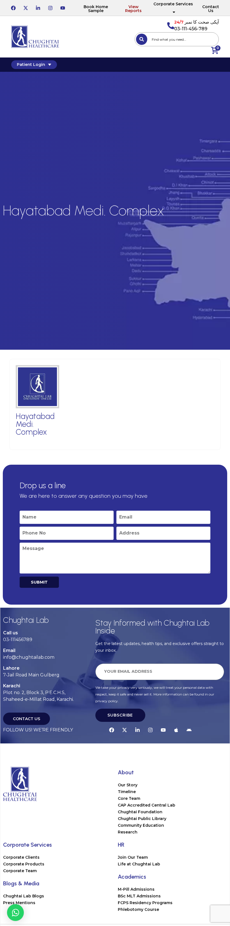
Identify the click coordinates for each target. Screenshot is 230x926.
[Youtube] (62, 8)
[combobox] (177, 39)
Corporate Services (173, 3)
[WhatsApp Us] (15, 912)
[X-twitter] (25, 8)
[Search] (141, 39)
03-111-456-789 (190, 28)
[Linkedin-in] (38, 8)
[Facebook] (13, 8)
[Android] (189, 730)
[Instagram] (50, 8)
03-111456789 (17, 639)
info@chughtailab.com (28, 657)
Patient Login (31, 64)
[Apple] (176, 730)
